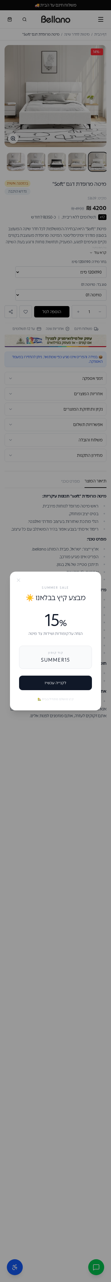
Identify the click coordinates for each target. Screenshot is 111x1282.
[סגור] (18, 580)
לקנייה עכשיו (55, 683)
